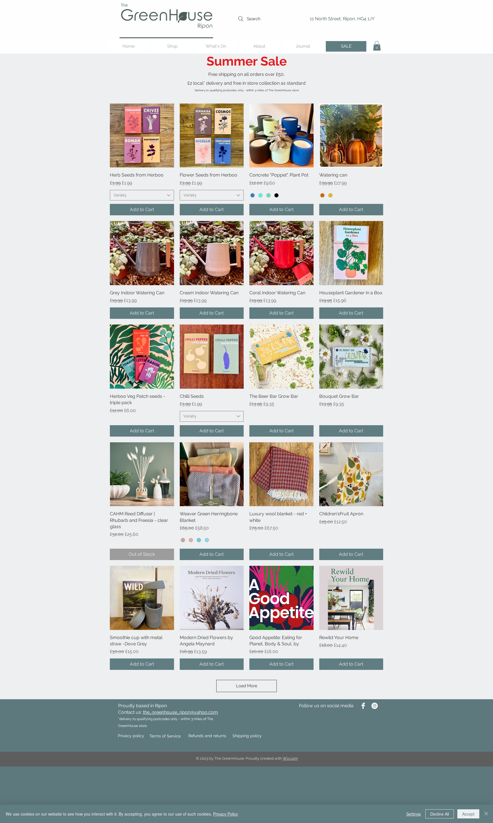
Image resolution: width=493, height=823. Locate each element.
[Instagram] (374, 706)
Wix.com (290, 758)
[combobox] (142, 195)
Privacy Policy (225, 814)
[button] (377, 45)
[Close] (486, 813)
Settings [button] (413, 814)
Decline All (439, 814)
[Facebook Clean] (363, 706)
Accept (468, 814)
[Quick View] (142, 136)
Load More (246, 685)
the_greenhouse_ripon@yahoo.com (180, 712)
